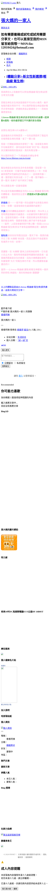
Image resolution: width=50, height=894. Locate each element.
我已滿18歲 (6, 889)
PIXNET (12, 854)
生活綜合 (22, 337)
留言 (26, 330)
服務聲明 (28, 857)
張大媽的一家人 (16, 20)
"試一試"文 (23, 340)
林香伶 (3, 666)
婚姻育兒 (23, 54)
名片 (8, 65)
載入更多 (5, 350)
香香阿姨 (5, 315)
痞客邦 (20, 330)
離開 (15, 889)
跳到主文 (5, 28)
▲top (3, 345)
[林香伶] (9, 702)
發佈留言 (5, 366)
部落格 (9, 62)
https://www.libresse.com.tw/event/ (16, 158)
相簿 (8, 59)
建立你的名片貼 (6, 704)
